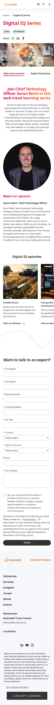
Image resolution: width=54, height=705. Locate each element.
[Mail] (12, 38)
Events (7, 604)
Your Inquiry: (10, 470)
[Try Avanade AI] (38, 4)
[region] (27, 677)
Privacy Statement (12, 681)
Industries (10, 576)
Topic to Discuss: (12, 445)
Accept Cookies (28, 696)
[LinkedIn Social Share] (18, 38)
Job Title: (8, 419)
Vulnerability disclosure (14, 622)
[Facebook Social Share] (23, 38)
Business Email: (11, 394)
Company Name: (12, 407)
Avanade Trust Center (17, 618)
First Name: (9, 368)
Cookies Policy (38, 678)
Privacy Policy (29, 519)
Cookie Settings (19, 687)
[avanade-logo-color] (10, 4)
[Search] (43, 4)
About (7, 599)
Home (6, 15)
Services (8, 582)
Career (7, 593)
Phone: (6, 457)
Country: (8, 432)
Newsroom (10, 613)
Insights (8, 587)
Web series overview (14, 73)
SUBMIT (27, 542)
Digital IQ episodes (40, 73)
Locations (9, 631)
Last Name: (9, 381)
